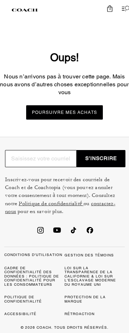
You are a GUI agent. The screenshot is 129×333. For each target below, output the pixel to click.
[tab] (25, 10)
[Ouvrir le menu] (124, 8)
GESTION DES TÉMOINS (89, 255)
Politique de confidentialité (51, 203)
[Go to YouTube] (57, 232)
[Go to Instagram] (40, 232)
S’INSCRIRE (101, 158)
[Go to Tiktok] (73, 232)
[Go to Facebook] (90, 232)
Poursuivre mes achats (64, 112)
